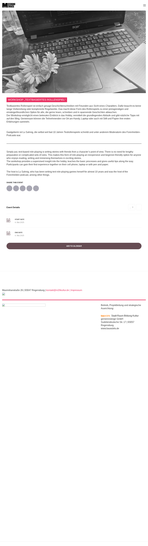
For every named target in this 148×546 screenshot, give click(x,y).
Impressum (76, 290)
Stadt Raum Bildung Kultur (120, 315)
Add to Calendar (74, 246)
